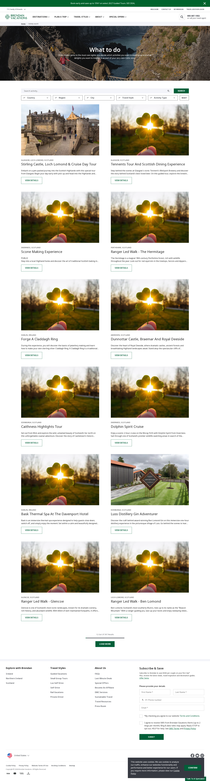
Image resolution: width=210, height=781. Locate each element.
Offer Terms (144, 678)
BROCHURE (154, 9)
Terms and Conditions (189, 716)
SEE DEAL (130, 3)
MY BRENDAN (179, 9)
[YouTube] (197, 756)
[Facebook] (193, 756)
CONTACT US (166, 9)
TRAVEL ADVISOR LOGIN (195, 9)
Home (23, 24)
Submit (151, 737)
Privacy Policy (190, 728)
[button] (19, 755)
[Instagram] (202, 756)
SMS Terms (174, 728)
